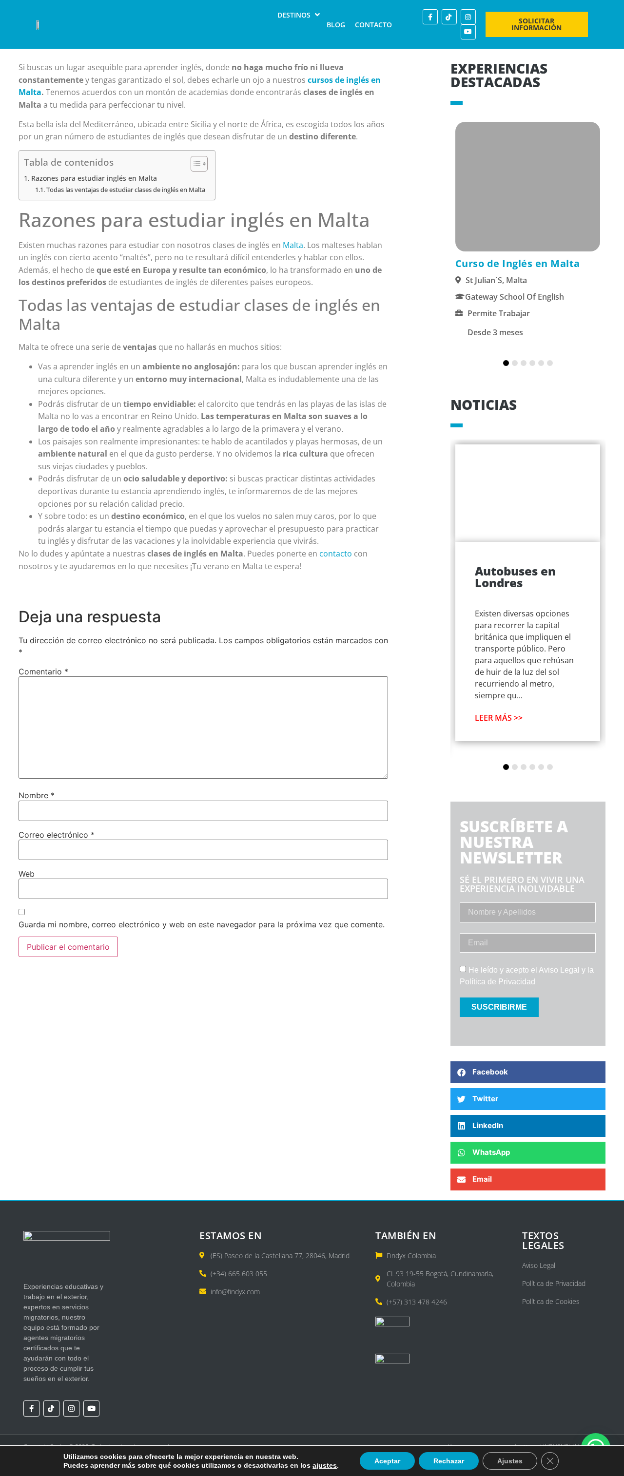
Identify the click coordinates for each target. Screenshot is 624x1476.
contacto (335, 553)
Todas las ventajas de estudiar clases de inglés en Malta (125, 189)
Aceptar (387, 1461)
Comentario (43, 671)
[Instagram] (468, 16)
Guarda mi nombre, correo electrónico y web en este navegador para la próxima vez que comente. (202, 924)
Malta (293, 245)
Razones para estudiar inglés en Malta (94, 178)
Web (27, 874)
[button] (299, 15)
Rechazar (448, 1461)
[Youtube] (468, 31)
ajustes (324, 1465)
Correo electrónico (57, 835)
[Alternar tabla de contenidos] (194, 163)
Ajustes (510, 1461)
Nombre (37, 795)
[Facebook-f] (430, 16)
